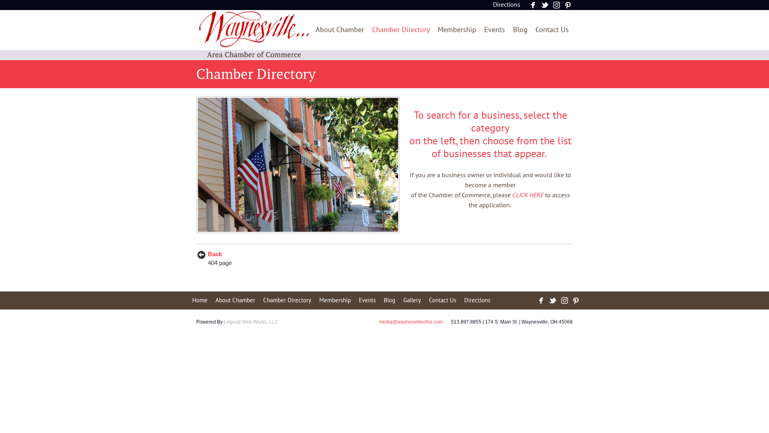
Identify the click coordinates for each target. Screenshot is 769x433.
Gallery (412, 300)
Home (199, 300)
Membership (457, 30)
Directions (506, 4)
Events (494, 30)
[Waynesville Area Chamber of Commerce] (253, 56)
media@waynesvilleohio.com (411, 322)
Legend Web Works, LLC (251, 322)
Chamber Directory (401, 30)
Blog (520, 30)
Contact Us (552, 30)
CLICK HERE (528, 195)
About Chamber (340, 30)
